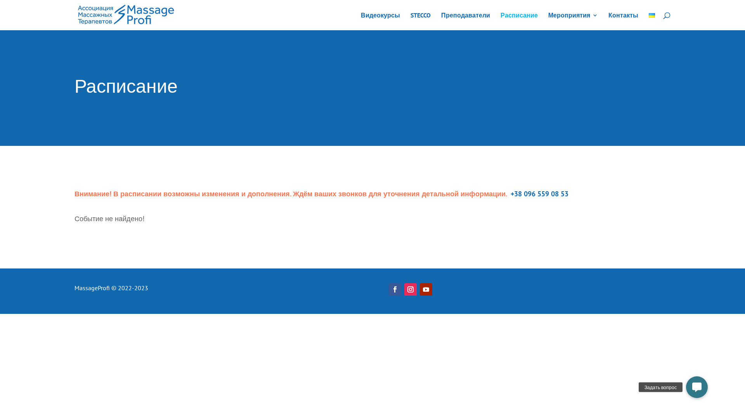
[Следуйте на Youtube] (426, 289)
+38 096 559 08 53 (538, 193)
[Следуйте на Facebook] (395, 289)
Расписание (519, 15)
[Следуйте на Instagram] (410, 289)
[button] (697, 387)
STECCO (421, 15)
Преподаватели (465, 15)
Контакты (623, 15)
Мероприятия (569, 15)
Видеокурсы (380, 15)
